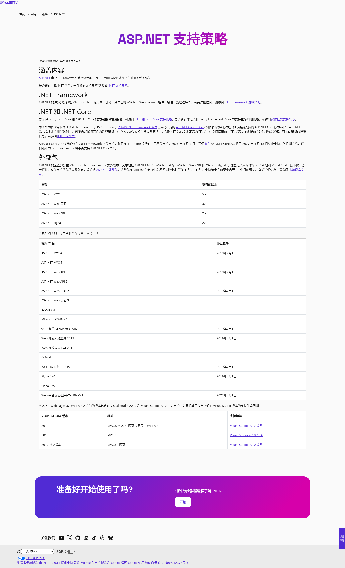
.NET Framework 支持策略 (242, 102)
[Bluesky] (110, 537)
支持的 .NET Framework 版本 (137, 127)
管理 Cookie (129, 563)
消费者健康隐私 (27, 563)
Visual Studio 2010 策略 (246, 435)
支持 (33, 14)
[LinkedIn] (86, 537)
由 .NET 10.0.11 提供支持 (56, 563)
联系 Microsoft (84, 563)
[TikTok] (94, 537)
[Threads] (102, 537)
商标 (154, 563)
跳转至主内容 (9, 2)
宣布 (207, 144)
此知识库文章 (66, 136)
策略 (45, 14)
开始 (183, 502)
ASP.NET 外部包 (107, 170)
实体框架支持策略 (283, 119)
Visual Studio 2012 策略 (246, 426)
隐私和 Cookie (110, 563)
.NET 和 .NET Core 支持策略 (153, 119)
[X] (69, 537)
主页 (22, 14)
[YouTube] (61, 537)
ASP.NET (44, 78)
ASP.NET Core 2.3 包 (190, 127)
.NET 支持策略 (117, 85)
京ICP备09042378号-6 (173, 563)
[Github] (77, 537)
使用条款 (144, 563)
